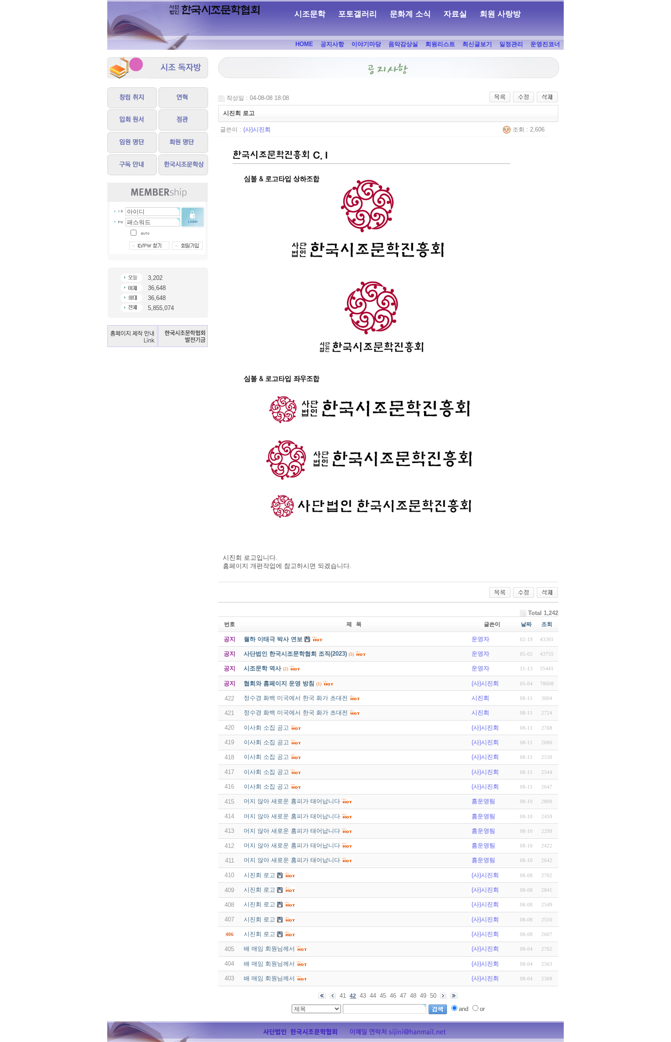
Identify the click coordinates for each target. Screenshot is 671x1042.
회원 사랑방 (500, 14)
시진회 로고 (259, 875)
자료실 (455, 14)
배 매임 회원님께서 (269, 948)
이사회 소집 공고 (266, 727)
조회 (546, 624)
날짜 (526, 624)
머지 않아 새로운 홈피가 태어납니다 (292, 801)
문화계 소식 (410, 14)
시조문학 (309, 14)
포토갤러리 (357, 14)
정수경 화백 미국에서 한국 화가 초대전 (296, 698)
